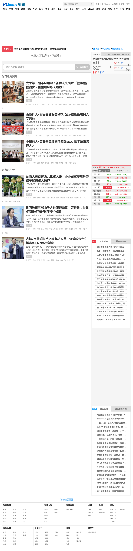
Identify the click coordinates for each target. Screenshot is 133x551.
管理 (67, 541)
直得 (70, 136)
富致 (56, 136)
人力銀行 (42, 104)
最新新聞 (100, 409)
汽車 (116, 9)
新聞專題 (70, 505)
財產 (68, 260)
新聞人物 (48, 505)
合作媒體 (115, 4)
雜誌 (110, 9)
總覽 (67, 532)
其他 (24, 535)
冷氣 (56, 104)
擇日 (89, 515)
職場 (47, 9)
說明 (122, 4)
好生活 (78, 532)
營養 (66, 163)
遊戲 (6, 202)
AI (33, 104)
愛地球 (78, 541)
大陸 (128, 9)
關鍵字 (91, 528)
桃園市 (71, 229)
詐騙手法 (63, 260)
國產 (34, 229)
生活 (84, 9)
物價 (6, 233)
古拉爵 (53, 198)
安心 (42, 229)
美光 (83, 136)
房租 (60, 104)
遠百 (10, 202)
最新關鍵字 (92, 532)
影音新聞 (7, 528)
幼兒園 (55, 229)
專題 (11, 9)
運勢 (53, 9)
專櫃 (67, 198)
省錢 (74, 104)
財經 (29, 9)
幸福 (50, 229)
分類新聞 (7, 505)
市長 (46, 229)
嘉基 (52, 163)
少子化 (61, 136)
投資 (67, 538)
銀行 (82, 104)
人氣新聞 (100, 241)
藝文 (77, 535)
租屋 (78, 104)
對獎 (101, 505)
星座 (59, 9)
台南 (57, 198)
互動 (36, 104)
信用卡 (39, 198)
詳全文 (29, 101)
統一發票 (102, 512)
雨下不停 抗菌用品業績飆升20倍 (111, 479)
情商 (24, 512)
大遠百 (62, 198)
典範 (42, 163)
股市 (97, 4)
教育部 (61, 163)
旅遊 (104, 9)
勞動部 (47, 163)
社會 (23, 9)
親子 (81, 198)
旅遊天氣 (113, 515)
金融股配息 (117, 49)
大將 (52, 136)
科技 (35, 9)
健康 (66, 9)
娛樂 (72, 9)
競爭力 (79, 136)
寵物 (24, 509)
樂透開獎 (125, 55)
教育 (56, 163)
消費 (98, 9)
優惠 (43, 198)
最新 (4, 509)
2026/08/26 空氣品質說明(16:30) (110, 419)
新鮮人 (65, 104)
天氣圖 (112, 521)
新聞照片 (38, 528)
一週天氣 (113, 512)
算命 (89, 509)
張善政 (61, 229)
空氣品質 (106, 55)
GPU (40, 136)
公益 (77, 538)
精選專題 (69, 509)
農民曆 (95, 49)
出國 (47, 198)
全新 (51, 104)
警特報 (122, 509)
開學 (18, 202)
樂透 (100, 509)
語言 (74, 163)
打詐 (47, 260)
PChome (107, 4)
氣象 (112, 505)
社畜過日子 (121, 241)
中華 (34, 163)
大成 (38, 229)
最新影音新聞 (121, 409)
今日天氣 (96, 55)
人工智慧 (46, 136)
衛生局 (76, 198)
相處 (69, 104)
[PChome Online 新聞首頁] (35, 4)
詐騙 (57, 260)
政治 (17, 9)
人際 (47, 104)
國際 (41, 9)
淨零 (65, 136)
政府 (122, 9)
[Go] (91, 4)
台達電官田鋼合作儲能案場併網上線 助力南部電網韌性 (40, 49)
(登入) (128, 4)
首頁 (5, 9)
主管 (38, 163)
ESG (36, 136)
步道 (75, 229)
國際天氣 (113, 518)
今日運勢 (105, 49)
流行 (24, 521)
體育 (78, 9)
